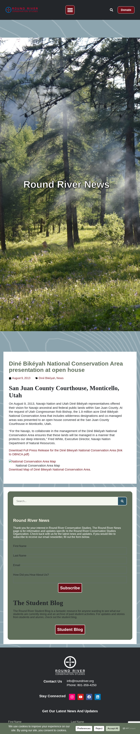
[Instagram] (72, 697)
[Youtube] (81, 697)
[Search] (122, 501)
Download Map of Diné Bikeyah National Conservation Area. (50, 469)
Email (16, 565)
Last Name (19, 555)
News (60, 378)
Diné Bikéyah (47, 378)
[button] (70, 10)
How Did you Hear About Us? (31, 574)
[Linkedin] (98, 697)
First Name (19, 546)
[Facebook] (89, 697)
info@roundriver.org (80, 681)
